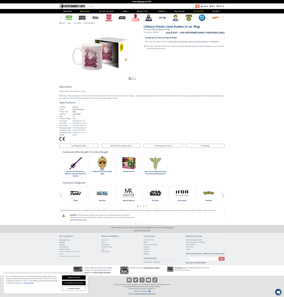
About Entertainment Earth (194, 240)
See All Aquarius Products (163, 146)
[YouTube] (148, 279)
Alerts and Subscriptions (151, 245)
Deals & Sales (179, 11)
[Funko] (95, 17)
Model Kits (214, 41)
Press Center (189, 247)
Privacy (130, 294)
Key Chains (197, 41)
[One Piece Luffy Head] (175, 17)
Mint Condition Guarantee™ (103, 272)
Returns (146, 242)
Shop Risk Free (179, 268)
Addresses (146, 249)
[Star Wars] (122, 17)
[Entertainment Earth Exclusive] (82, 17)
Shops (103, 242)
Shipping (146, 254)
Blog (103, 249)
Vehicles (205, 41)
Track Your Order (149, 240)
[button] (278, 292)
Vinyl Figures (183, 41)
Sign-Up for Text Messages (196, 262)
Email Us (62, 242)
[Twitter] (135, 279)
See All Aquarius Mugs (78, 146)
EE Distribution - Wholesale (152, 262)
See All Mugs (205, 146)
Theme (124, 11)
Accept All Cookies (74, 277)
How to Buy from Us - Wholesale (195, 242)
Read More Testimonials (142, 230)
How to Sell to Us (191, 245)
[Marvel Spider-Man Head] (135, 17)
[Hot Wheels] (215, 17)
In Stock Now (198, 11)
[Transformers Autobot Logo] (109, 17)
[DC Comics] (202, 17)
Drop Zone (105, 240)
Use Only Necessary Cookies (74, 283)
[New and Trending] (69, 17)
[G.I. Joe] (162, 17)
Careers (188, 249)
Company (161, 11)
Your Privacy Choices (140, 291)
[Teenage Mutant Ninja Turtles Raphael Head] (189, 17)
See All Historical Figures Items (121, 146)
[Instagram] (142, 279)
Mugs (74, 111)
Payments (147, 252)
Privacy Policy (29, 283)
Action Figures (173, 41)
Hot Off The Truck (106, 11)
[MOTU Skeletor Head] (149, 17)
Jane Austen (76, 114)
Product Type (142, 11)
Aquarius (75, 107)
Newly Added (85, 11)
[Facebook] (129, 279)
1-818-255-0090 (63, 247)
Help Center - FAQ (64, 240)
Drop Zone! (67, 11)
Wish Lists (146, 247)
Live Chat (62, 245)
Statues (190, 41)
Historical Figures (78, 109)
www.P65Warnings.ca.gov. (78, 220)
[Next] (223, 17)
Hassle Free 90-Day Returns (152, 268)
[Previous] (60, 17)
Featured (216, 11)
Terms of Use (152, 294)
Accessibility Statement (140, 294)
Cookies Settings (74, 288)
